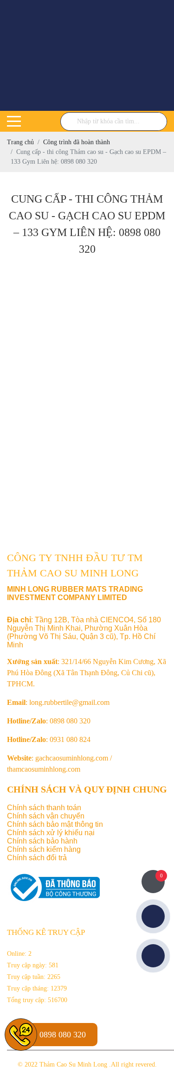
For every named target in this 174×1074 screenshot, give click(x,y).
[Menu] (14, 121)
